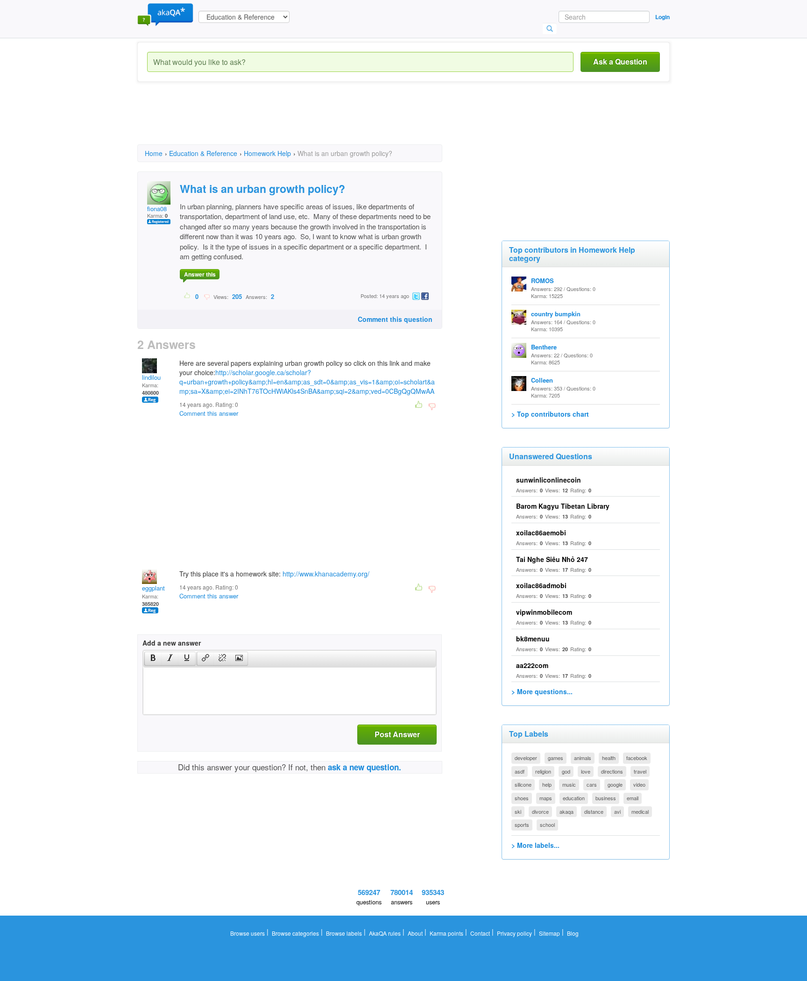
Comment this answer (208, 413)
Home (154, 153)
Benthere (544, 346)
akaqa (566, 811)
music (569, 784)
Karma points (446, 933)
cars (592, 784)
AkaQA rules (385, 933)
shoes (522, 798)
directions (612, 771)
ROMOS (542, 280)
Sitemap (549, 933)
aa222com (532, 665)
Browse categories (295, 933)
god (566, 771)
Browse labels (344, 933)
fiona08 (157, 208)
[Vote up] (187, 296)
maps (545, 798)
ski (518, 811)
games (555, 757)
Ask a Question (620, 61)
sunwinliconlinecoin (548, 479)
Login (662, 17)
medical (640, 811)
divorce (540, 811)
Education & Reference (203, 153)
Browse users (247, 933)
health (609, 757)
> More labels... (535, 845)
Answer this (200, 274)
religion (543, 771)
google (615, 784)
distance (593, 811)
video (639, 784)
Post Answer (397, 734)
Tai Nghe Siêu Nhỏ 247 (552, 559)
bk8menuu (533, 638)
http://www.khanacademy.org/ (326, 573)
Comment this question (395, 319)
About (415, 933)
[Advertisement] (307, 121)
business (605, 798)
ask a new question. (364, 767)
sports (522, 824)
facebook (636, 757)
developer (526, 757)
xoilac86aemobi (541, 532)
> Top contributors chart (550, 414)
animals (582, 757)
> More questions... (542, 691)
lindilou (151, 377)
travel (640, 771)
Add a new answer (171, 642)
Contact (480, 933)
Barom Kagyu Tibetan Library (562, 506)
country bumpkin (555, 313)
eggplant (153, 587)
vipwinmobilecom (544, 612)
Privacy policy (514, 933)
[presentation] (153, 658)
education (574, 798)
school (547, 824)
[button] (153, 659)
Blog (573, 933)
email (632, 798)
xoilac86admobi (541, 585)
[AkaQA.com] (165, 14)
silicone (523, 784)
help (547, 784)
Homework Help (267, 153)
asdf (519, 771)
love (585, 771)
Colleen (542, 380)
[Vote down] (207, 296)
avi (617, 811)
